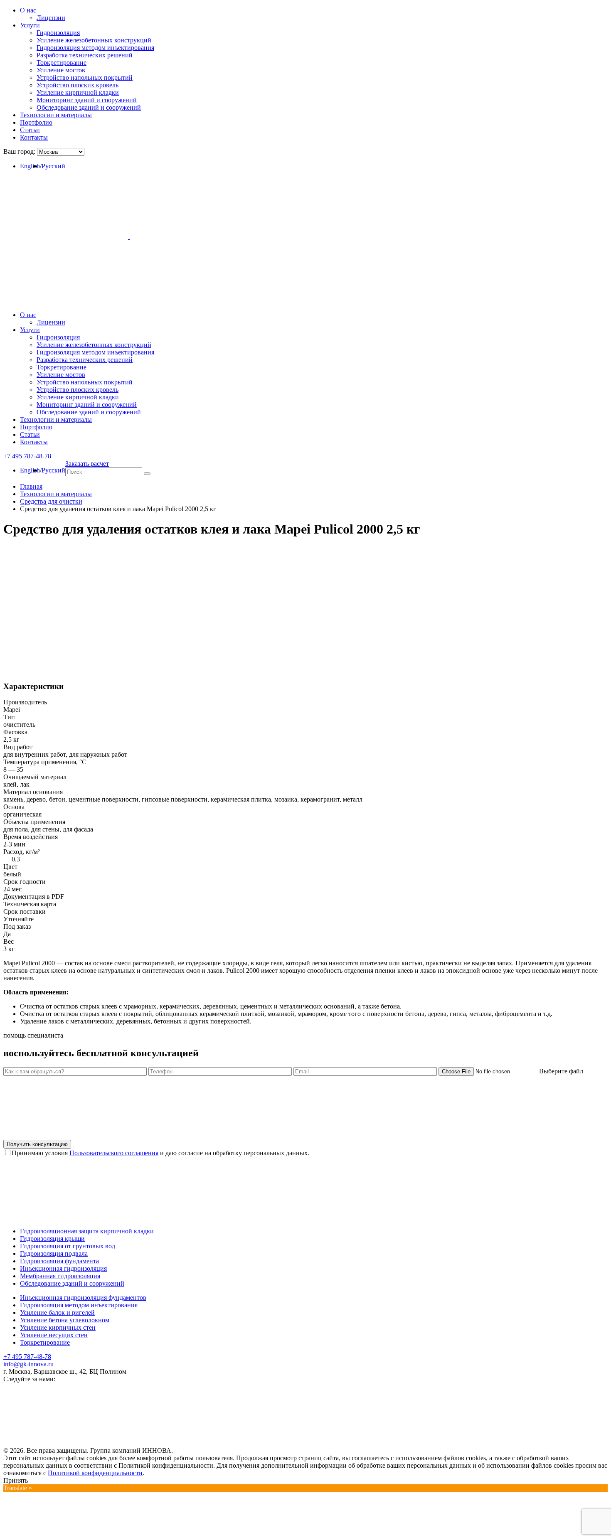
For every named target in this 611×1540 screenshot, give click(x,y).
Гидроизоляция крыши (52, 1238)
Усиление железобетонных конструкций (94, 40)
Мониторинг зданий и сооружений (87, 99)
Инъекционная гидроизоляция (63, 1268)
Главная (31, 486)
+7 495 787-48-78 (27, 1356)
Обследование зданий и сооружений (89, 107)
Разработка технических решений (85, 55)
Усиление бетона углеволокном (64, 1320)
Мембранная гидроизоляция (60, 1275)
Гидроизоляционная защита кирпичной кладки (87, 1231)
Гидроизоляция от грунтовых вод (67, 1246)
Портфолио (36, 122)
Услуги (30, 25)
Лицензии (51, 17)
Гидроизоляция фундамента (59, 1260)
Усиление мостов (61, 70)
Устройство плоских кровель (77, 85)
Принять (15, 1480)
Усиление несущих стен (54, 1334)
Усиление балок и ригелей (57, 1312)
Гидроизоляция (58, 32)
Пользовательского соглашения (113, 1152)
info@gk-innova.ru (28, 1364)
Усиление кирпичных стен (58, 1327)
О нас (28, 10)
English (30, 166)
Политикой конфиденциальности (95, 1472)
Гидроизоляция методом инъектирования (95, 47)
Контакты (34, 137)
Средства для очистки (51, 501)
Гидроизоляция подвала (54, 1253)
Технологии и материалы (56, 114)
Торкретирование (61, 62)
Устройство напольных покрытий (85, 77)
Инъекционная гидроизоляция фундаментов (83, 1297)
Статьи (30, 129)
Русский (53, 166)
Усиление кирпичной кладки (78, 92)
